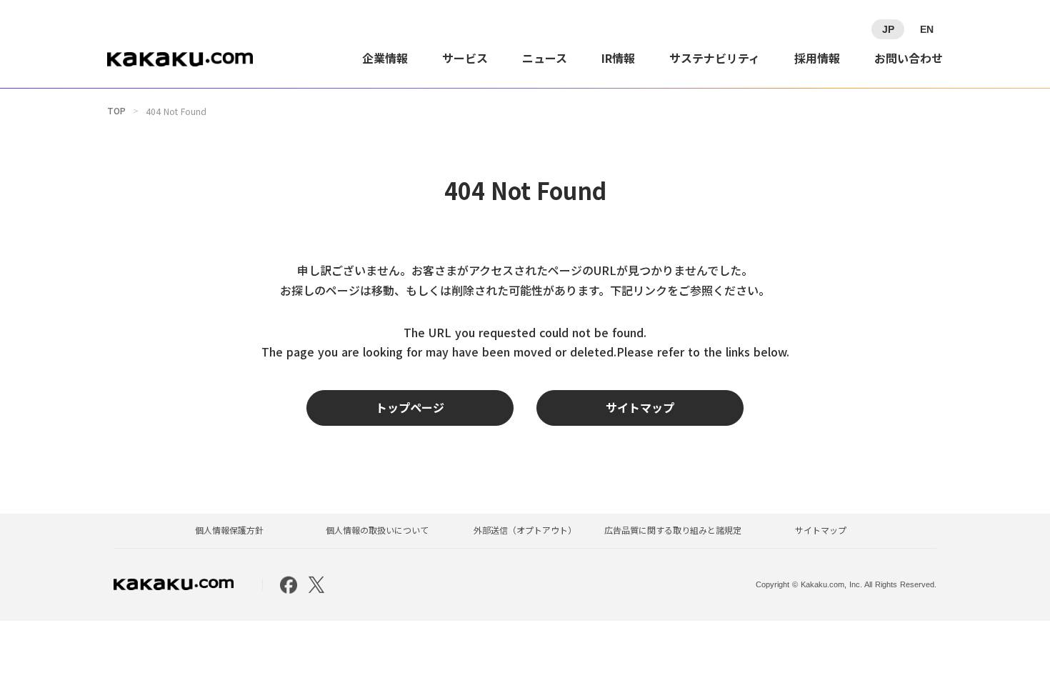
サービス (465, 57)
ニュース (544, 57)
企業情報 (385, 57)
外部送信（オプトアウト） (525, 530)
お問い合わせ (908, 57)
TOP (116, 110)
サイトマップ (820, 530)
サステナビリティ (714, 57)
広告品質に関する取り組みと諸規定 (672, 530)
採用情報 (817, 57)
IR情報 (618, 57)
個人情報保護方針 (229, 530)
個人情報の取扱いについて (377, 530)
